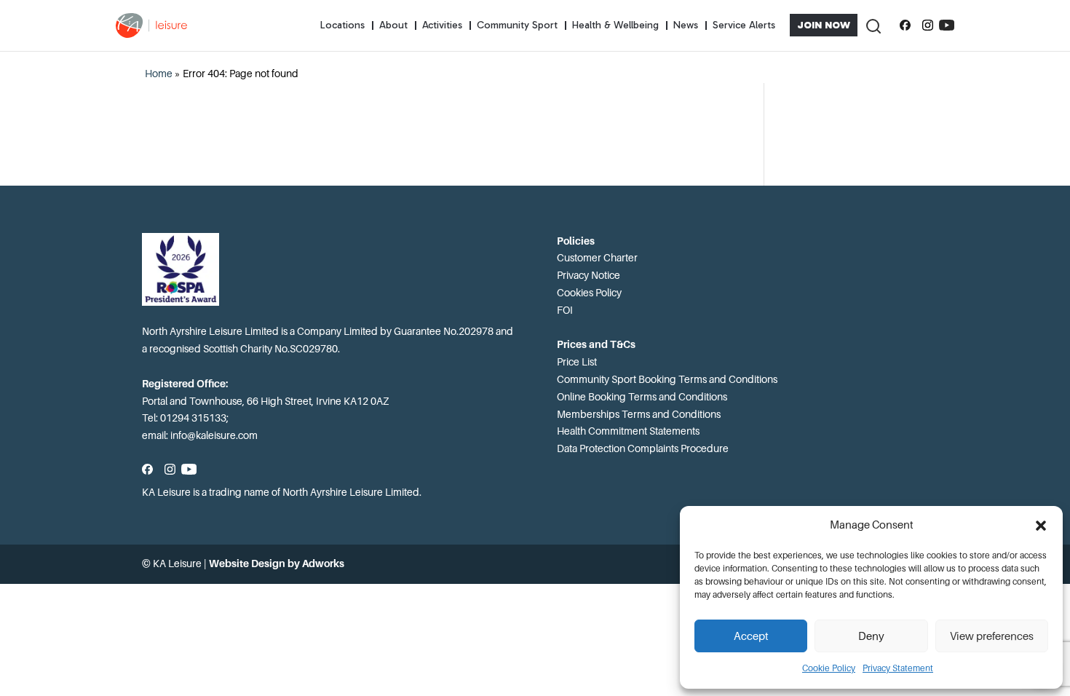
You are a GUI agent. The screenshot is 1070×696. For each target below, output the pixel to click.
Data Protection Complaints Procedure (643, 448)
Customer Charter (597, 258)
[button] (1041, 525)
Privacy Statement (898, 668)
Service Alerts (744, 25)
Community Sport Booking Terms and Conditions (667, 379)
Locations (342, 25)
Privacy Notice (588, 275)
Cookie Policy (828, 668)
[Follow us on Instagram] (927, 25)
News (685, 25)
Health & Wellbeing (615, 25)
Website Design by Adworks (276, 563)
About (393, 25)
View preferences (992, 636)
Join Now (823, 25)
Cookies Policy (589, 292)
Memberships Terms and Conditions (639, 414)
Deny (871, 636)
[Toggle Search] (873, 25)
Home (159, 73)
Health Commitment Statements (628, 431)
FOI (565, 310)
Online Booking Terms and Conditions (642, 397)
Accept (751, 636)
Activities (442, 25)
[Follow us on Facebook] (905, 25)
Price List (577, 362)
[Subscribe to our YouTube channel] (946, 25)
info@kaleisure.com (214, 435)
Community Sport (517, 25)
